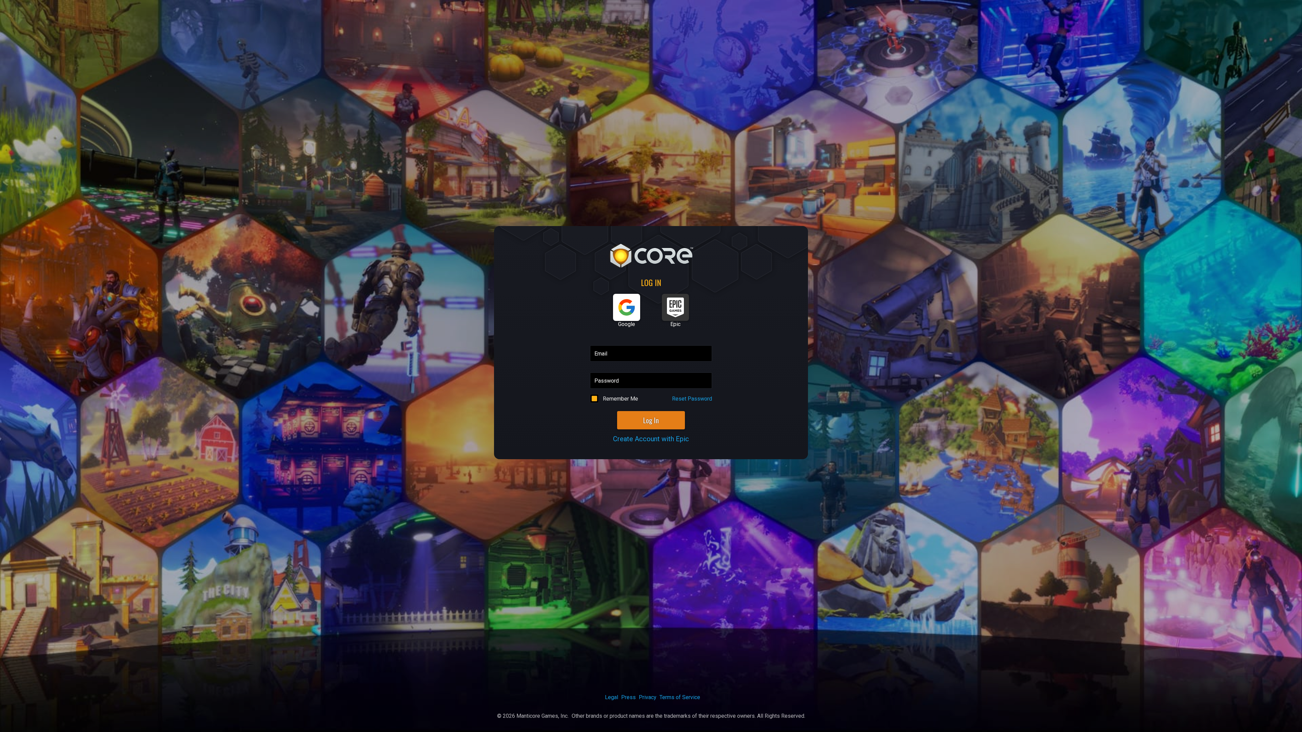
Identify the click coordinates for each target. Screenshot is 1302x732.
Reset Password (692, 398)
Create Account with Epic (651, 439)
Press (628, 697)
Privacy (647, 697)
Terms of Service (679, 697)
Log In (651, 420)
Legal (611, 697)
